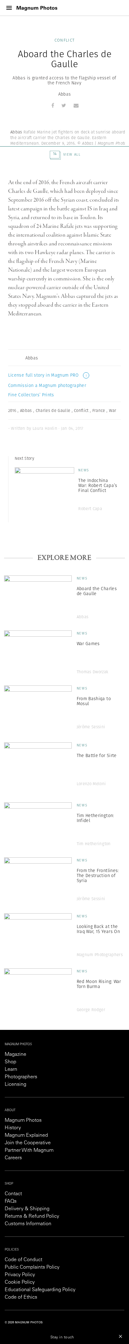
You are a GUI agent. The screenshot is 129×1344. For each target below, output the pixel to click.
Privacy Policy (20, 1274)
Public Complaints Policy (32, 1267)
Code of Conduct (23, 1259)
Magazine (15, 1054)
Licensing (15, 1084)
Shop (10, 1062)
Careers (13, 1158)
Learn (11, 1069)
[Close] (120, 1336)
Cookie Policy (20, 1282)
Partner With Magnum (29, 1150)
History (13, 1128)
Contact (13, 1193)
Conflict (64, 40)
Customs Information (28, 1223)
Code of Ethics (21, 1297)
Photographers (21, 1077)
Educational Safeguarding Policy (40, 1289)
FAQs (11, 1201)
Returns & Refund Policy (32, 1216)
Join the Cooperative (28, 1143)
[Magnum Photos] (37, 8)
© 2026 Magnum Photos (24, 1322)
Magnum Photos (23, 1120)
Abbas (64, 94)
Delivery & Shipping (27, 1208)
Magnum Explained (26, 1135)
